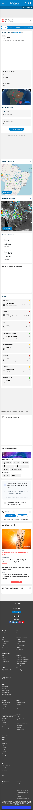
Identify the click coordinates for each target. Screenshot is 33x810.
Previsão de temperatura (22, 659)
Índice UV (18, 665)
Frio (3, 741)
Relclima (4, 673)
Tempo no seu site (6, 786)
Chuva (18, 462)
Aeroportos (10, 515)
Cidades (22, 515)
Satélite (7, 475)
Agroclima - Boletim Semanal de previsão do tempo (9, 715)
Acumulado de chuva (21, 637)
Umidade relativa (20, 641)
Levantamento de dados (22, 723)
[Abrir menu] (3, 3)
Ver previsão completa (16, 129)
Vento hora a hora (20, 663)
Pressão (26, 462)
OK (16, 807)
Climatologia (19, 670)
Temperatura (8, 462)
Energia (4, 722)
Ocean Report (19, 725)
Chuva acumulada (6, 694)
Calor (3, 745)
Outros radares (5, 690)
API (17, 721)
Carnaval (4, 758)
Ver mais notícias (16, 581)
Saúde (3, 709)
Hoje (11, 27)
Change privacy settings (22, 792)
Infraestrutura (5, 724)
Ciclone (4, 747)
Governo (4, 726)
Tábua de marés (20, 667)
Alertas (3, 711)
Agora (4, 27)
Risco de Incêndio (17, 469)
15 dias (4, 643)
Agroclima (4, 704)
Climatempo (16, 612)
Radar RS (4, 755)
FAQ (17, 794)
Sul (2, 731)
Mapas (18, 631)
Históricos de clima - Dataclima (7, 670)
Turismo (4, 753)
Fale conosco (19, 788)
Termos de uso (20, 796)
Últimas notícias (6, 702)
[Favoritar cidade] (22, 32)
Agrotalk (4, 768)
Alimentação (5, 706)
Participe (4, 783)
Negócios (4, 718)
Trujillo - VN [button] (17, 32)
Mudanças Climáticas (7, 728)
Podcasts (4, 675)
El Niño (3, 749)
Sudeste (4, 733)
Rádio (17, 709)
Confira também (6, 782)
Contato (18, 782)
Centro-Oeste (5, 735)
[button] (25, 3)
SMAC (17, 716)
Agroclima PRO (20, 719)
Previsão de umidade (21, 661)
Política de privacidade (22, 790)
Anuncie (18, 786)
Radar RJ (4, 688)
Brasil (3, 633)
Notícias (4, 700)
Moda (3, 720)
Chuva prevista (5, 692)
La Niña (4, 751)
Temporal (4, 743)
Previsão (4, 631)
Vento (7, 469)
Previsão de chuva (21, 657)
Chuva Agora (17, 475)
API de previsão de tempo (22, 798)
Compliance (19, 783)
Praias (3, 645)
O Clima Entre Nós (6, 766)
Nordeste (4, 737)
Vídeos (4, 776)
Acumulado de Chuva (23, 466)
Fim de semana (5, 641)
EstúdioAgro (5, 770)
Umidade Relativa (9, 466)
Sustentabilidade (6, 713)
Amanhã (18, 27)
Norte (3, 739)
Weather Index (20, 729)
